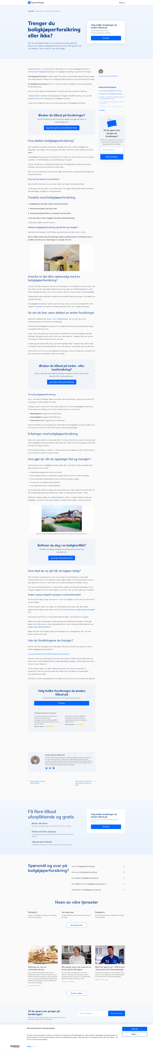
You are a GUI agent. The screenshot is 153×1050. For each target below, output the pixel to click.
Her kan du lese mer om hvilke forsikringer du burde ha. (49, 654)
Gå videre (106, 38)
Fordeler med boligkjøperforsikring (111, 94)
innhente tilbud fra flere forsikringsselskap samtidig (56, 661)
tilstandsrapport (58, 497)
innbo (49, 319)
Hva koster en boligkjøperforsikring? (86, 890)
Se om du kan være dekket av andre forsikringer (111, 102)
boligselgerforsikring (46, 72)
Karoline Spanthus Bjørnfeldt (108, 76)
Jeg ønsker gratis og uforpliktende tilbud (61, 128)
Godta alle (135, 1029)
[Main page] (36, 2)
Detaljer (29, 1046)
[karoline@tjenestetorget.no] (53, 768)
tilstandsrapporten (81, 289)
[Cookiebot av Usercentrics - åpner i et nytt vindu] (15, 1046)
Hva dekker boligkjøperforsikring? (111, 90)
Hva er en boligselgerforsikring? (84, 872)
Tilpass (133, 1034)
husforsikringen (62, 319)
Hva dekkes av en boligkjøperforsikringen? (89, 884)
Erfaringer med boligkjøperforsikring (112, 106)
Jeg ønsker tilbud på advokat (62, 558)
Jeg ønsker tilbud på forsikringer (61, 382)
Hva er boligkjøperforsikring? (83, 866)
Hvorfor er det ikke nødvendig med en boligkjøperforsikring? (112, 97)
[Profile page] (46, 768)
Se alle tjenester (76, 925)
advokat (39, 306)
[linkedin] (50, 768)
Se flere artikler (76, 993)
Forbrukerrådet (34, 96)
